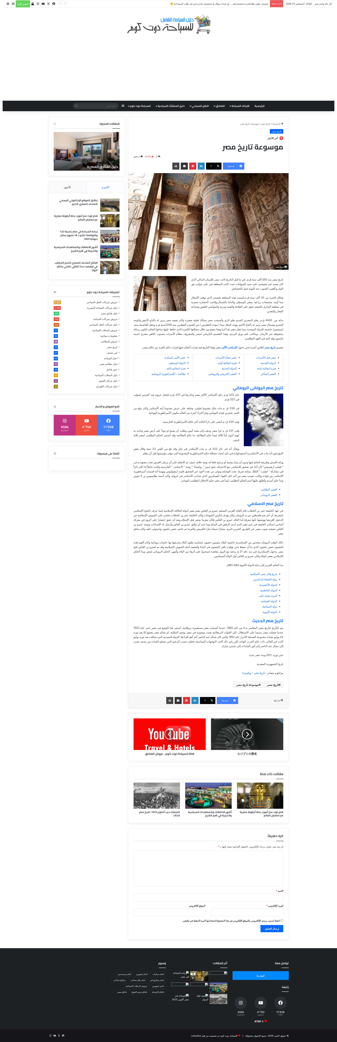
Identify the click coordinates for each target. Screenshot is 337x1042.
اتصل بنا (261, 975)
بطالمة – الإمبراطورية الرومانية (168, 374)
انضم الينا (23, 4)
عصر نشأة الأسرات (226, 357)
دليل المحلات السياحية (106, 375)
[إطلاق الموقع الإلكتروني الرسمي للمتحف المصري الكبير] (110, 205)
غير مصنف (112, 352)
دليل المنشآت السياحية (171, 106)
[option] (87, 151)
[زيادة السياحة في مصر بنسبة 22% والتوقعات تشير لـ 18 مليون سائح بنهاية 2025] (110, 236)
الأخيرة (105, 187)
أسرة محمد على (268, 595)
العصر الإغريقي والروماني (223, 374)
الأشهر (67, 187)
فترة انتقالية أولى (227, 363)
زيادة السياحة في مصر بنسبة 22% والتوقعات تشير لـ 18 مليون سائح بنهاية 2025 (79, 235)
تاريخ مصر (265, 123)
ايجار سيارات (158, 974)
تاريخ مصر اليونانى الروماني (258, 387)
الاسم (279, 890)
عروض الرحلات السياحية (136, 986)
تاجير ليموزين (158, 986)
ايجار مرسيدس (124, 974)
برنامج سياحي (120, 980)
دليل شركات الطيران (106, 386)
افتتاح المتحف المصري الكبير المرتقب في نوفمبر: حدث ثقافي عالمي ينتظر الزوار (76, 266)
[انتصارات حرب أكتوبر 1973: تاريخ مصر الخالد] (157, 796)
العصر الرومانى (268, 495)
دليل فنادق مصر (109, 313)
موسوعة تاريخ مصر (247, 684)
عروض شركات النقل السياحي (102, 302)
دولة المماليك (269, 606)
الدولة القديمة (268, 363)
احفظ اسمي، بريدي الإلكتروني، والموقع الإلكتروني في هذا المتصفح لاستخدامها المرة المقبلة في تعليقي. (231, 920)
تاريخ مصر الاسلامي (265, 503)
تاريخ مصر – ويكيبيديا (253, 673)
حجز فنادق (112, 369)
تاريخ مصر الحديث (267, 620)
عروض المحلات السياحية (104, 330)
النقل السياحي (200, 106)
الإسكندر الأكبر (229, 347)
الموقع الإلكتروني (197, 905)
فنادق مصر (122, 992)
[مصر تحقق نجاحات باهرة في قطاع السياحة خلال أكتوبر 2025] (180, 999)
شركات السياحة (240, 106)
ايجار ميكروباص (157, 980)
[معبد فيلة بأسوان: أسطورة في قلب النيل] (199, 999)
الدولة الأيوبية (270, 612)
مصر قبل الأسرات (266, 357)
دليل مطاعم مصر (108, 364)
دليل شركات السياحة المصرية (102, 307)
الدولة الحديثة (229, 368)
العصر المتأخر (268, 374)
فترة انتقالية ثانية (266, 368)
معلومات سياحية (108, 335)
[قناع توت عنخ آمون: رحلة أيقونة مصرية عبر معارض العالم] (260, 796)
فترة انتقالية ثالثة (176, 368)
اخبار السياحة (110, 358)
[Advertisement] (168, 65)
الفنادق (220, 106)
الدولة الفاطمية (268, 590)
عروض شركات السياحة (105, 319)
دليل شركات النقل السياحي (103, 324)
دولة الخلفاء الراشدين (265, 579)
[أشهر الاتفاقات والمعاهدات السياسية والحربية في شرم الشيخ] (208, 796)
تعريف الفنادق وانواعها (100, 167)
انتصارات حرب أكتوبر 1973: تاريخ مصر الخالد (159, 814)
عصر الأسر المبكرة (175, 357)
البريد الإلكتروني (274, 905)
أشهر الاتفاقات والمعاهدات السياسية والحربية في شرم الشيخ (210, 814)
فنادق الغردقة (158, 992)
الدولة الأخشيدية (268, 585)
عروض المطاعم (109, 341)
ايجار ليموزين (142, 974)
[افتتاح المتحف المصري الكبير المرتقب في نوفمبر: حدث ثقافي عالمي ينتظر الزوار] (110, 267)
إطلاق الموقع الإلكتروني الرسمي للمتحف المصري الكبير (78, 202)
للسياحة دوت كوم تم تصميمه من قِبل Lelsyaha (214, 1035)
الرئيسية (260, 106)
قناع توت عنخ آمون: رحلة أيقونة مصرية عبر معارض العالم (261, 814)
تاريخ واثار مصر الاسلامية (263, 574)
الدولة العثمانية (269, 601)
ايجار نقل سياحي (138, 980)
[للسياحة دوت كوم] (168, 24)
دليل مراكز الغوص (108, 380)
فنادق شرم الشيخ (139, 992)
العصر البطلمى (269, 489)
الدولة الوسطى (177, 363)
